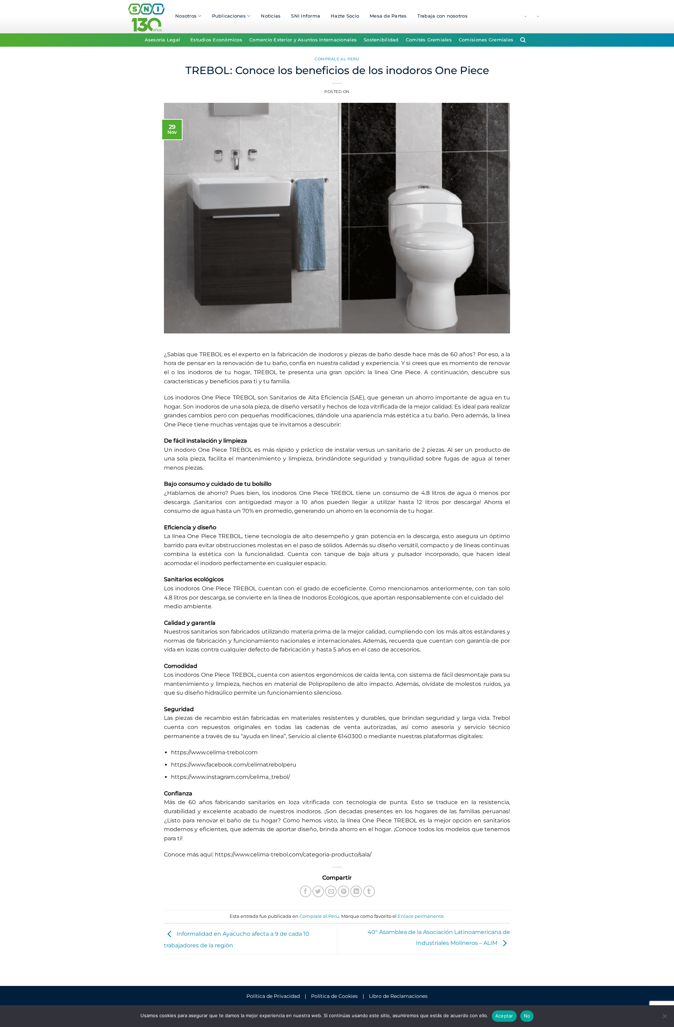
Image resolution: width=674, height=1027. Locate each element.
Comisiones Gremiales (486, 39)
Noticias (270, 16)
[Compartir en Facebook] (305, 891)
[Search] (523, 40)
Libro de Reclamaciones (398, 996)
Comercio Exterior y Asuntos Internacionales (303, 39)
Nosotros (186, 16)
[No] (664, 1018)
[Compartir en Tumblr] (369, 891)
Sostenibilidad (381, 39)
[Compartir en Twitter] (318, 891)
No (527, 1016)
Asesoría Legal (162, 39)
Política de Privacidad (273, 996)
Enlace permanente (421, 916)
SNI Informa (305, 16)
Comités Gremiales (429, 39)
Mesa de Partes (388, 16)
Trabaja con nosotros (442, 16)
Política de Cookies (334, 996)
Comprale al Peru (337, 59)
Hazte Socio (345, 16)
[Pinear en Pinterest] (343, 891)
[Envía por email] (331, 891)
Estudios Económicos (216, 39)
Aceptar (504, 1016)
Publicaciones (229, 16)
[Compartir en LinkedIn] (356, 891)
